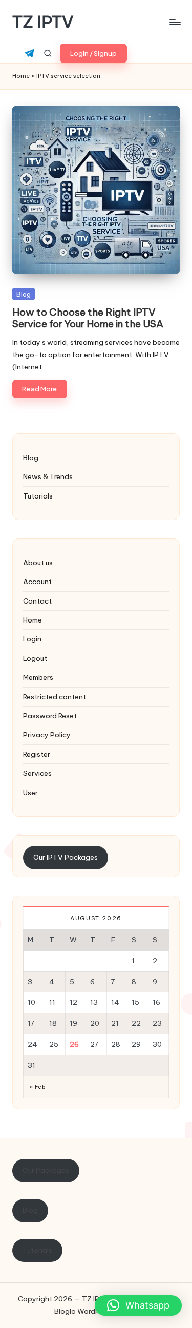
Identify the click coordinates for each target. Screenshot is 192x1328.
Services (37, 773)
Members (38, 677)
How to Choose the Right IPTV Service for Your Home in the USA (87, 318)
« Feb (38, 1087)
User (30, 792)
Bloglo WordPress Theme (96, 1311)
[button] (93, 53)
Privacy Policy (47, 734)
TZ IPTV (43, 22)
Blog (23, 294)
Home (21, 75)
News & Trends (48, 476)
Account (37, 581)
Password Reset (50, 715)
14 (115, 1002)
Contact (37, 601)
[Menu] (174, 22)
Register (36, 754)
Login (32, 639)
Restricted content (54, 696)
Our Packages (46, 1170)
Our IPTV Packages (65, 857)
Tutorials (38, 496)
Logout (35, 658)
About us (38, 562)
